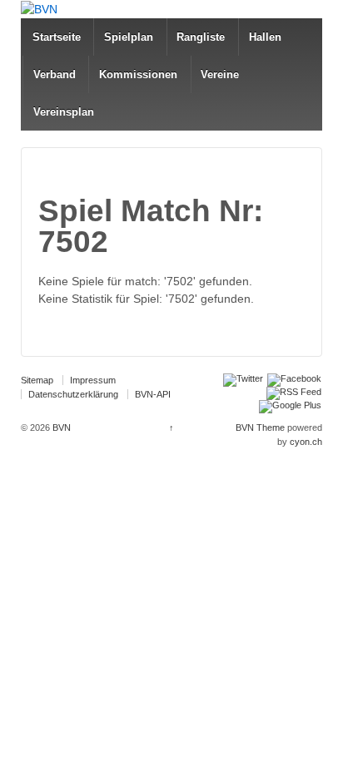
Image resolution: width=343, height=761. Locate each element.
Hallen (265, 37)
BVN (60, 427)
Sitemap (37, 380)
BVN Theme (260, 427)
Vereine (220, 74)
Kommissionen (138, 74)
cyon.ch (306, 442)
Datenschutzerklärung (73, 394)
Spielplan (128, 37)
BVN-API (153, 394)
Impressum (93, 380)
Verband (54, 74)
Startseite (56, 37)
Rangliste (200, 37)
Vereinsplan (63, 112)
